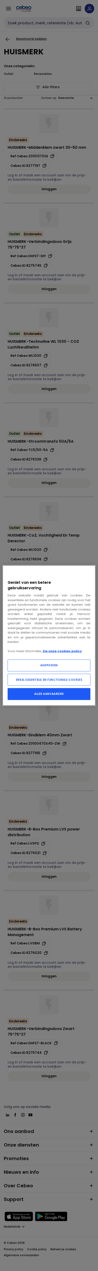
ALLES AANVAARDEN (49, 694)
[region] (48, 635)
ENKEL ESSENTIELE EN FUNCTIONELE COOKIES (49, 680)
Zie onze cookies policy (62, 651)
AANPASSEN (49, 665)
